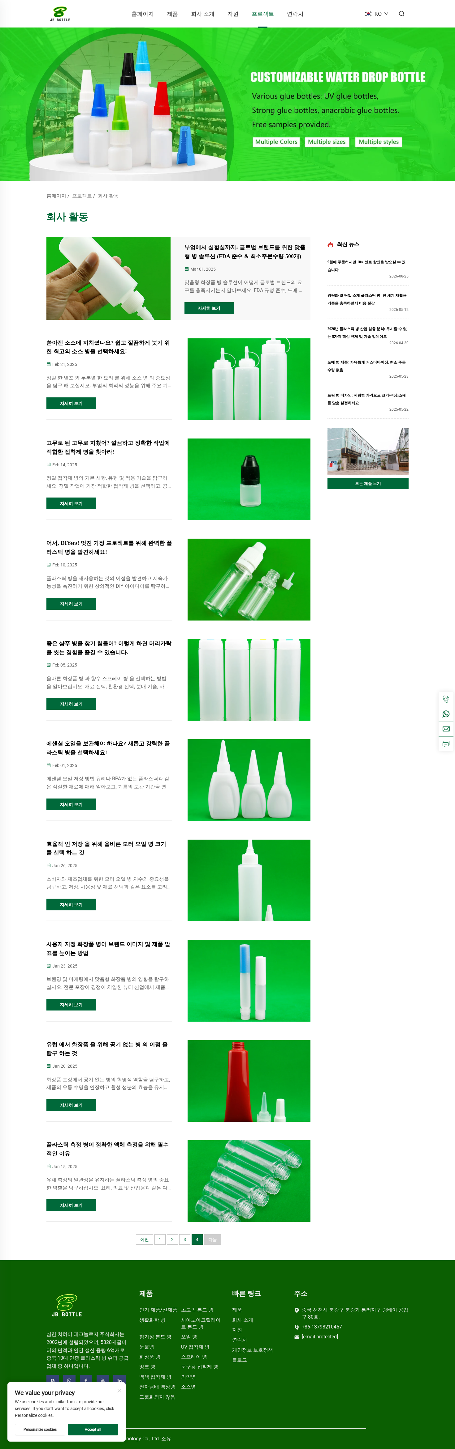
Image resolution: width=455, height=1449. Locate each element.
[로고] (67, 1305)
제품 (172, 14)
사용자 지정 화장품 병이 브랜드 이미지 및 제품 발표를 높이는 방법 (108, 948)
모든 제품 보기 (368, 483)
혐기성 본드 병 (155, 1337)
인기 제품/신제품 (158, 1310)
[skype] (52, 1381)
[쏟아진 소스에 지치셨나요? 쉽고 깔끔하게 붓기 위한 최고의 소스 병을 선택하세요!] (249, 379)
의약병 (188, 1377)
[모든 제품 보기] (368, 451)
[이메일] (446, 729)
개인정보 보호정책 (252, 1350)
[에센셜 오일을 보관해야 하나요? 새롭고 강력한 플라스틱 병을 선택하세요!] (249, 780)
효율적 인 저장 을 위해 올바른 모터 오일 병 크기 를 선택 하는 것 (106, 848)
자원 (233, 14)
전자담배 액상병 (157, 1387)
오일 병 (189, 1337)
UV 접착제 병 (195, 1347)
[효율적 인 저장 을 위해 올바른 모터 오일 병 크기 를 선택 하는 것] (249, 880)
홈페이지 (143, 14)
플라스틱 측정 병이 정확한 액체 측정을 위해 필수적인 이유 (107, 1149)
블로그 (239, 1360)
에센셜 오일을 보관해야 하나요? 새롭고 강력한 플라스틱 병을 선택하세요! (108, 748)
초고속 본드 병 (197, 1310)
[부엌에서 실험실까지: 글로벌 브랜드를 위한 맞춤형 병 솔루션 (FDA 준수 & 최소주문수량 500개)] (108, 278)
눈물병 (146, 1347)
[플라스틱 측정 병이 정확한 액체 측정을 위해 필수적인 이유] (249, 1181)
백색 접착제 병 (155, 1377)
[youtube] (103, 1381)
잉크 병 (147, 1367)
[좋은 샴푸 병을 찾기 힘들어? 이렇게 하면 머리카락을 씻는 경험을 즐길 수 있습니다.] (249, 680)
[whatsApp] (446, 714)
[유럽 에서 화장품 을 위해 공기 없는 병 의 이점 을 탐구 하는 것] (249, 1081)
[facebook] (86, 1381)
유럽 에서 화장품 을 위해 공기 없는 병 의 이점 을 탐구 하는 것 (107, 1049)
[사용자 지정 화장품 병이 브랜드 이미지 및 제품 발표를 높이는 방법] (249, 980)
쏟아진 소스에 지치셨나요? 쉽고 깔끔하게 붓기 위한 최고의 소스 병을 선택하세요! (108, 347)
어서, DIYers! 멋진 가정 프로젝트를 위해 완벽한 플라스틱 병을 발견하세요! (109, 547)
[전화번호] (446, 699)
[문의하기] (446, 743)
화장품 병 (149, 1357)
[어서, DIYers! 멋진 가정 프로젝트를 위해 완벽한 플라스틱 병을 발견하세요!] (249, 579)
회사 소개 (202, 14)
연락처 (295, 14)
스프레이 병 (194, 1357)
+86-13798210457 (322, 1327)
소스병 (188, 1387)
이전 (144, 1239)
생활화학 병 (152, 1320)
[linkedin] (119, 1381)
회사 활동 (108, 196)
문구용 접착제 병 (199, 1367)
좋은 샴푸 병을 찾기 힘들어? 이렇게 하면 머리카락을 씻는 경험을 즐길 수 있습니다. (108, 647)
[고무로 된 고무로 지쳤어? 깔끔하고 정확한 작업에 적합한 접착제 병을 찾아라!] (249, 479)
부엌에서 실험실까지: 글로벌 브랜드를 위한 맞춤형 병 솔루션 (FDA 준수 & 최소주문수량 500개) (245, 251)
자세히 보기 (209, 308)
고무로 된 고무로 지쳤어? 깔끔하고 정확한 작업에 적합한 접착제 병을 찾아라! (108, 447)
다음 (212, 1239)
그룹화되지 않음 (157, 1397)
